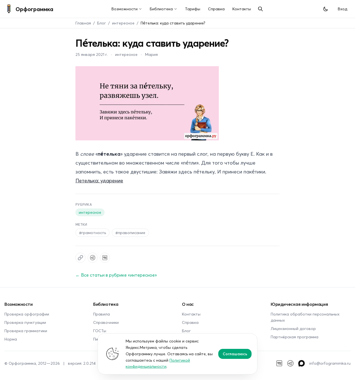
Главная (83, 23)
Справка (216, 8)
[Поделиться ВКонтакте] (105, 258)
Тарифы (192, 8)
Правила (101, 314)
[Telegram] (290, 363)
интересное (123, 23)
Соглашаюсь (235, 353)
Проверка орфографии (26, 314)
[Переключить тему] (325, 8)
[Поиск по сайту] (260, 9)
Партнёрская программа (294, 336)
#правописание (130, 232)
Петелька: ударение (99, 180)
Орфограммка (34, 9)
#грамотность (92, 232)
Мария (151, 54)
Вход (342, 8)
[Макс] (301, 363)
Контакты (241, 8)
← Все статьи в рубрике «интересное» (116, 275)
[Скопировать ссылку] (80, 258)
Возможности (124, 8)
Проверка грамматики (25, 330)
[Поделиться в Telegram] (93, 258)
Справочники (106, 322)
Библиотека (161, 8)
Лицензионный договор (293, 328)
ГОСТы (99, 330)
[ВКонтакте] (279, 363)
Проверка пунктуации (25, 322)
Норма (10, 339)
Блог (101, 23)
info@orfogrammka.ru (330, 363)
